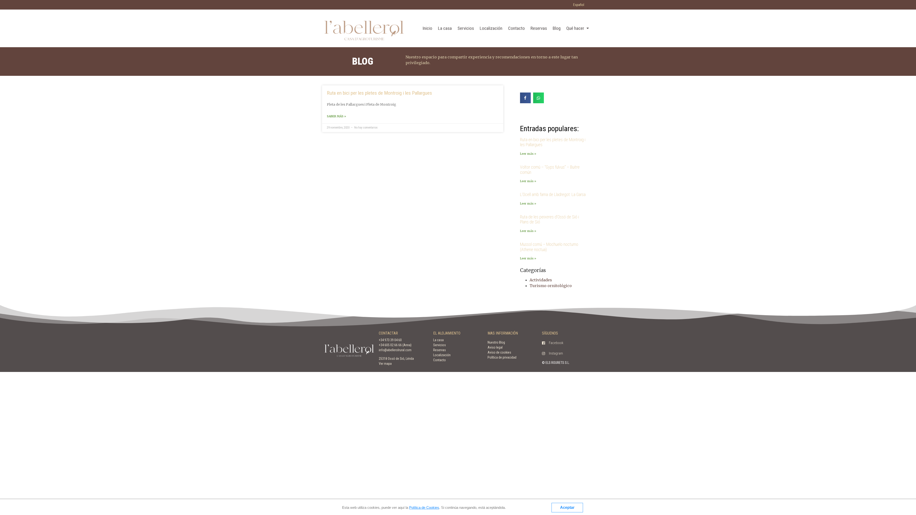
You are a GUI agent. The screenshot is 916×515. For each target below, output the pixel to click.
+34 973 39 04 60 (390, 340)
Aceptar (567, 507)
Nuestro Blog (496, 342)
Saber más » (336, 116)
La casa (445, 28)
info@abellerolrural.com (395, 350)
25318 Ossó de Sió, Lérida (396, 358)
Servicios (466, 28)
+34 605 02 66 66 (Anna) (395, 345)
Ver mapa (385, 364)
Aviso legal (495, 347)
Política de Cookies (424, 507)
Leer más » (528, 153)
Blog (557, 28)
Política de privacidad (502, 357)
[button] (552, 343)
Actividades (541, 280)
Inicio (427, 28)
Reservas (539, 28)
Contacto (516, 28)
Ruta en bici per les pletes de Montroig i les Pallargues (379, 93)
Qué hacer (575, 28)
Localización (491, 28)
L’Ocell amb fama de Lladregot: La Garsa (553, 194)
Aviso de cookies (499, 352)
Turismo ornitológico (551, 285)
